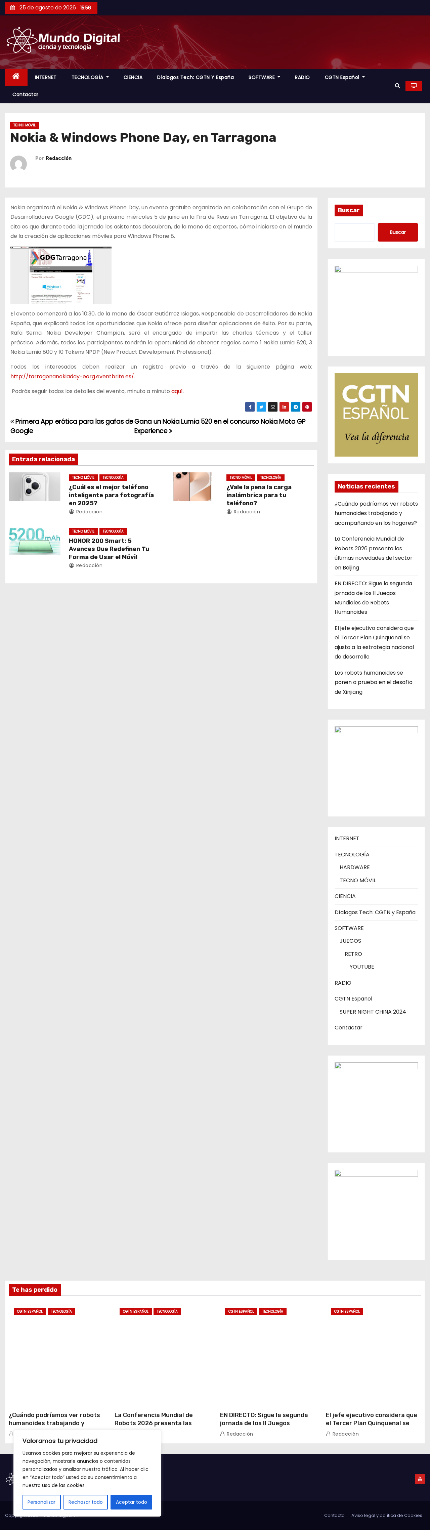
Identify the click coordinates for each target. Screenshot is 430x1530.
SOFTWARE (262, 77)
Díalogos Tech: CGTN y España (195, 77)
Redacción (59, 158)
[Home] (16, 77)
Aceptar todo (131, 1502)
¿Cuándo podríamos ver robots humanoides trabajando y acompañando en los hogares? (376, 513)
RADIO (302, 77)
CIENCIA (133, 77)
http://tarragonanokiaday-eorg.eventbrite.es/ (72, 376)
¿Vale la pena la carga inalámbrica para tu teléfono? (259, 495)
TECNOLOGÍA (88, 77)
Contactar (25, 94)
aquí (177, 391)
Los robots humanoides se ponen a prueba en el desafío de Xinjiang (374, 682)
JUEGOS (350, 941)
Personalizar (41, 1502)
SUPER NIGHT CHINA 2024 (373, 1012)
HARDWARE (355, 867)
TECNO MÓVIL (24, 125)
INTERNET (46, 77)
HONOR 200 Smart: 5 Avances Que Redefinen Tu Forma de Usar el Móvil (109, 549)
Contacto (334, 1515)
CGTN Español (343, 77)
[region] (87, 1473)
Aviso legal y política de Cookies (386, 1515)
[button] (397, 85)
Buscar (349, 210)
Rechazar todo (86, 1502)
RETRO (353, 954)
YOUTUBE (362, 967)
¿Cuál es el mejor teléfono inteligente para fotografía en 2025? (111, 495)
